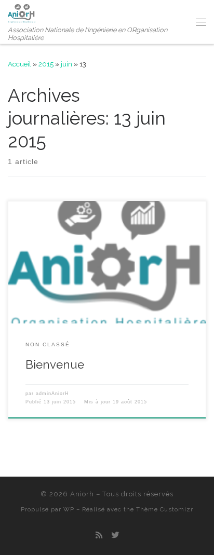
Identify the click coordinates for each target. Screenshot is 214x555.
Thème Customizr (164, 509)
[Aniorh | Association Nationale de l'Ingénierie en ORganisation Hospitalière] (21, 12)
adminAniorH (52, 393)
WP (68, 509)
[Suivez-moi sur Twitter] (115, 536)
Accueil (19, 64)
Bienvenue (54, 364)
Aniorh (82, 494)
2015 (46, 64)
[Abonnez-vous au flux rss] (99, 536)
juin (66, 64)
